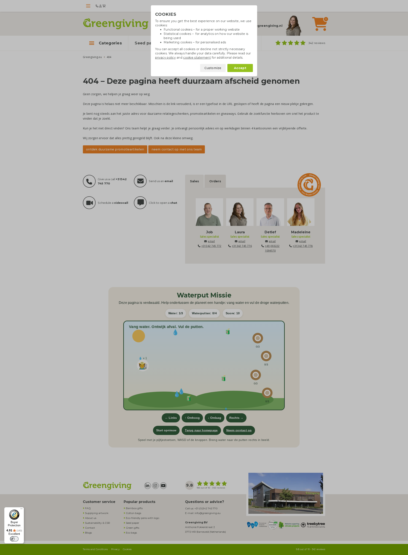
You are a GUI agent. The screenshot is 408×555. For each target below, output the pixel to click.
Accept (240, 68)
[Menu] (21, 509)
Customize (212, 68)
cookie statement (197, 57)
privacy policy (165, 57)
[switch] (14, 538)
